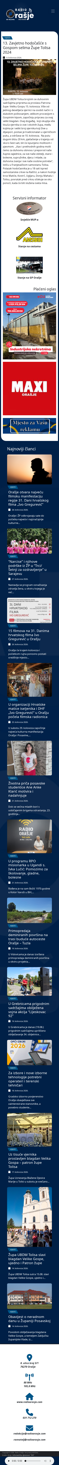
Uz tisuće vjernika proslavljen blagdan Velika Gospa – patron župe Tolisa (29, 1160)
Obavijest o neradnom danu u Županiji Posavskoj (29, 1318)
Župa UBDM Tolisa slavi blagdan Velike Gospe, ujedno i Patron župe (27, 1258)
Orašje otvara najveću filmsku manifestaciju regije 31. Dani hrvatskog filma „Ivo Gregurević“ (28, 498)
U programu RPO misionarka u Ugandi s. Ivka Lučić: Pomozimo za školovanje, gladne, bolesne (28, 869)
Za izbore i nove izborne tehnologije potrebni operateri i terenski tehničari (27, 1079)
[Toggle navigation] (53, 11)
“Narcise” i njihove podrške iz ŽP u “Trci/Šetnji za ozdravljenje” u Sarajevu (27, 567)
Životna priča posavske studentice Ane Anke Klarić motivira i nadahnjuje (26, 789)
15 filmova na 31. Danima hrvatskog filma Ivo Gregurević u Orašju (28, 634)
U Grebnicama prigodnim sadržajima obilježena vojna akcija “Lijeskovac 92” (28, 1009)
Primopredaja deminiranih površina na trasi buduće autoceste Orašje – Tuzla (28, 936)
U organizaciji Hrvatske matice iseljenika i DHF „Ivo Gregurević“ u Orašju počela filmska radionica (28, 710)
